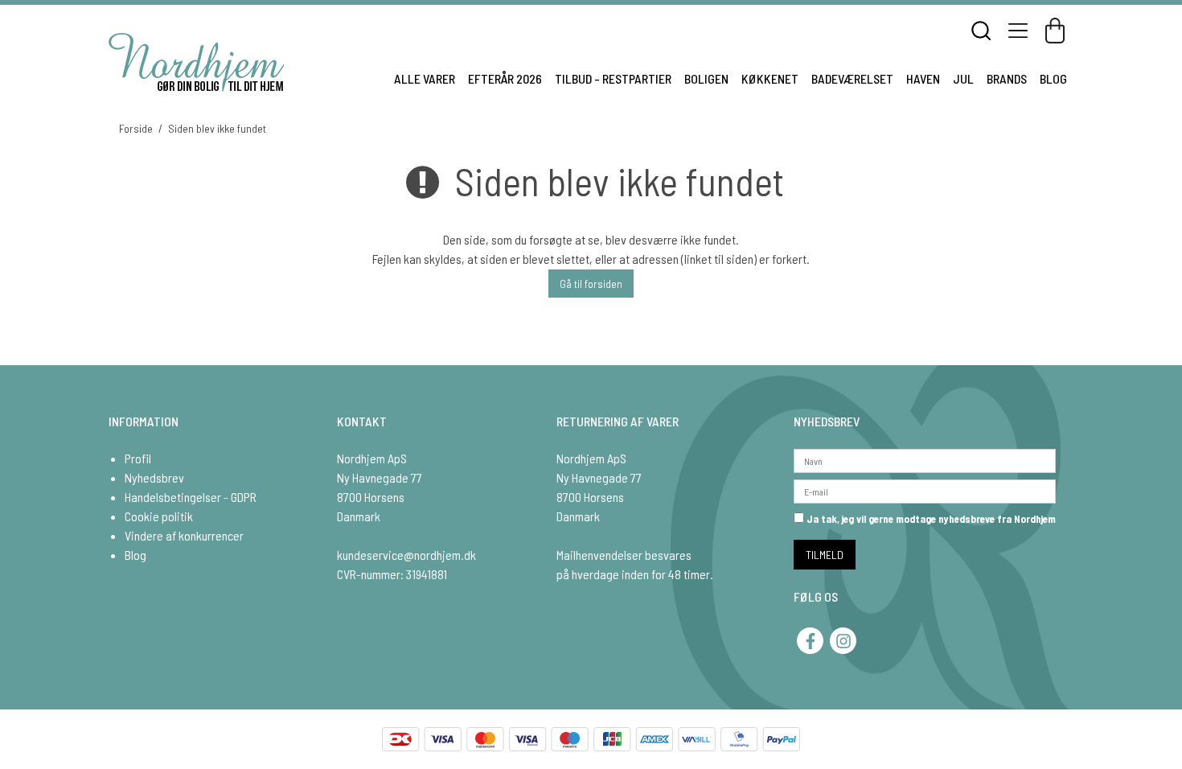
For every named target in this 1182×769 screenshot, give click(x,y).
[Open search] (980, 30)
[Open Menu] (1017, 30)
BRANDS (1007, 78)
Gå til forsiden (591, 283)
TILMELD (824, 554)
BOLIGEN (706, 78)
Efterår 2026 (505, 78)
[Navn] (925, 459)
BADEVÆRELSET (852, 78)
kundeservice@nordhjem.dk (406, 554)
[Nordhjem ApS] (196, 62)
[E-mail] (925, 489)
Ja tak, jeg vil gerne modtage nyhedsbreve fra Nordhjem (930, 518)
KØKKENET (769, 78)
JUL (963, 78)
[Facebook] (810, 640)
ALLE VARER (424, 78)
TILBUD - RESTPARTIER (613, 78)
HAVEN (923, 78)
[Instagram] (843, 640)
